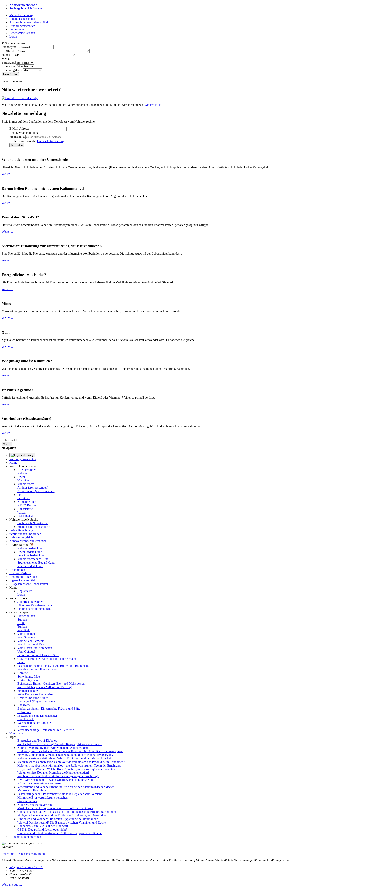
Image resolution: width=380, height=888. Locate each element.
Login (21, 594)
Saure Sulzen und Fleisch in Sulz (38, 655)
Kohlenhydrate (26, 501)
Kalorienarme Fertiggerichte (34, 804)
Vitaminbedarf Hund (30, 566)
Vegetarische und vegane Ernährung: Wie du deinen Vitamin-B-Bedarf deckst (65, 786)
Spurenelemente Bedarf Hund (36, 562)
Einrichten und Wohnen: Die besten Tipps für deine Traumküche (57, 819)
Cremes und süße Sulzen (32, 697)
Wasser (21, 512)
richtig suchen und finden (25, 533)
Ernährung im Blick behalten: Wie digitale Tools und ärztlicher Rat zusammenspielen (70, 751)
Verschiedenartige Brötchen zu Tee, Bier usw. (45, 730)
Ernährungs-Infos (20, 573)
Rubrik (6, 51)
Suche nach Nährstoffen (32, 523)
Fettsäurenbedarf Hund (31, 555)
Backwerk (23, 705)
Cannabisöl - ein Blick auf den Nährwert (42, 826)
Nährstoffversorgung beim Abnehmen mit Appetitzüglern (53, 747)
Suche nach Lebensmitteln (33, 526)
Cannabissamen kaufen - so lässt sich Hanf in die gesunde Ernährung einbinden (67, 811)
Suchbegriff (9, 47)
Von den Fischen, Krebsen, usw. (37, 669)
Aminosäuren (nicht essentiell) (36, 491)
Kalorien (22, 473)
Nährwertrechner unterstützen (28, 541)
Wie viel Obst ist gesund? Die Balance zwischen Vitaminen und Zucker (62, 822)
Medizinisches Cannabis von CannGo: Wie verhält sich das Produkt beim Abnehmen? (71, 762)
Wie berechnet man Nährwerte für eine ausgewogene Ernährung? (58, 776)
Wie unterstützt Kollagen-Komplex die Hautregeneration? (53, 772)
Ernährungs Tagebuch (23, 576)
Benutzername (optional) (25, 132)
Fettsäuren (23, 498)
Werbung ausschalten (23, 459)
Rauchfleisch (25, 719)
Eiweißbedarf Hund (29, 551)
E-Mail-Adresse (19, 128)
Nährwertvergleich (21, 537)
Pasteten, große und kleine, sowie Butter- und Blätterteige (53, 665)
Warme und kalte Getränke (34, 722)
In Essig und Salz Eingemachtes (37, 715)
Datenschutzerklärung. (51, 141)
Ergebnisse (8, 66)
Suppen (22, 619)
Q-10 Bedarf (25, 516)
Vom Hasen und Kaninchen (34, 648)
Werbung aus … (12, 884)
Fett (19, 494)
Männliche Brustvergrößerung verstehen (42, 797)
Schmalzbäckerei (28, 690)
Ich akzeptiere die (39, 141)
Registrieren (24, 591)
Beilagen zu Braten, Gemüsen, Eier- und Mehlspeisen (51, 683)
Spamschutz (17, 136)
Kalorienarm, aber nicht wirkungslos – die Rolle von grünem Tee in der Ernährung (69, 765)
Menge (6, 58)
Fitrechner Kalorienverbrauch (35, 605)
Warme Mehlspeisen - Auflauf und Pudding (44, 687)
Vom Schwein (26, 637)
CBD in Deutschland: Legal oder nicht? (42, 829)
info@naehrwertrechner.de (26, 867)
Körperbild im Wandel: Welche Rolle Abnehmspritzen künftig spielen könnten (66, 769)
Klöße (21, 623)
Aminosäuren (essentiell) (32, 487)
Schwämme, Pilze (28, 676)
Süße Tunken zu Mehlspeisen (35, 694)
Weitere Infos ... (154, 104)
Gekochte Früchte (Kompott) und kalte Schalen (47, 658)
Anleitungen (17, 569)
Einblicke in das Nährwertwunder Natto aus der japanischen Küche (59, 833)
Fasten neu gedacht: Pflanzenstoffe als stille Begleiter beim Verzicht (59, 794)
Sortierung (8, 62)
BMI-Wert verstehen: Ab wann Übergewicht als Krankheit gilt (56, 779)
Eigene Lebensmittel (22, 580)
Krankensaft (25, 726)
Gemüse (22, 673)
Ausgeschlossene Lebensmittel (29, 584)
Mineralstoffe (25, 484)
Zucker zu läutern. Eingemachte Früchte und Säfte (48, 708)
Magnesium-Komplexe (31, 790)
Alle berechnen (26, 469)
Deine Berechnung (21, 530)
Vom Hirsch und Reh (30, 644)
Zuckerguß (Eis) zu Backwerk (36, 701)
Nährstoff (7, 54)
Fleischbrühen (26, 616)
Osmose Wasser (27, 801)
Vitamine (23, 480)
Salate (21, 662)
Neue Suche (10, 74)
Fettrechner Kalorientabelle (34, 608)
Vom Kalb (23, 630)
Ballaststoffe (25, 509)
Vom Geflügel (26, 651)
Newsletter (16, 733)
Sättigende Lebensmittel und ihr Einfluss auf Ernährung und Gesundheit (62, 815)
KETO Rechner (27, 505)
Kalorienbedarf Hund (30, 548)
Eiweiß (21, 477)
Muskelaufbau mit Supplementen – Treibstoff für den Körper (55, 808)
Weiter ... (7, 174)
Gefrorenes (24, 712)
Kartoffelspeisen (27, 680)
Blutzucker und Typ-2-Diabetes (37, 740)
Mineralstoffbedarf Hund (32, 559)
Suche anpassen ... (16, 43)
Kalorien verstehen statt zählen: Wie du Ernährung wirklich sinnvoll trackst (64, 758)
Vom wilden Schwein (30, 641)
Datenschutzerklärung (31, 853)
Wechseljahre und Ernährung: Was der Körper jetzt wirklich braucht (59, 744)
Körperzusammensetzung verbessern (40, 783)
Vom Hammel (26, 633)
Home (13, 462)
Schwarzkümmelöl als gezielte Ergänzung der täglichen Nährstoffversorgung (65, 754)
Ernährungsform (12, 70)
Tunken (22, 626)
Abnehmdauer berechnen (25, 836)
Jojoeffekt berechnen (30, 601)
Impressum (8, 853)
